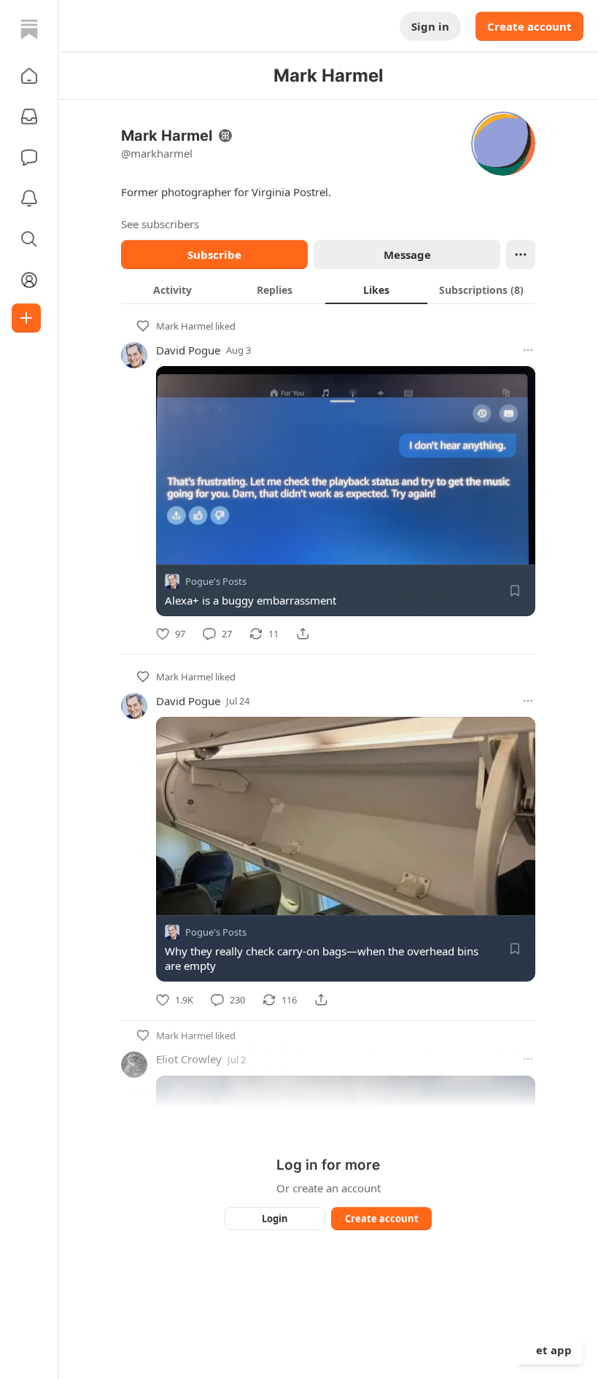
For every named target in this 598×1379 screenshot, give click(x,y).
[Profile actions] (520, 254)
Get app (550, 1350)
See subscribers (160, 224)
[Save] (515, 590)
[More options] (528, 350)
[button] (29, 75)
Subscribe (214, 254)
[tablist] (328, 289)
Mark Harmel (184, 326)
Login (275, 1218)
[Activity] (29, 198)
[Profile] (29, 280)
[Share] (302, 633)
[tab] (172, 289)
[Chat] (29, 157)
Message (407, 254)
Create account (529, 26)
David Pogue (188, 350)
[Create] (26, 318)
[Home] (29, 29)
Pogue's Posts (215, 581)
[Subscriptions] (29, 116)
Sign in (430, 26)
